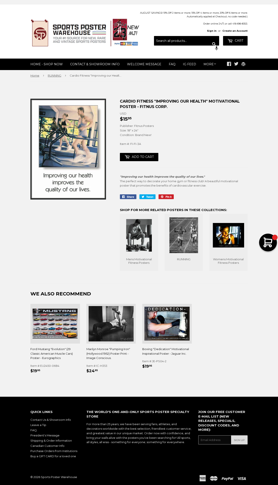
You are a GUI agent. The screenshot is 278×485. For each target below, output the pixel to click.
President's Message (45, 435)
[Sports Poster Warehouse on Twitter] (236, 64)
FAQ (172, 64)
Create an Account (235, 30)
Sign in (212, 30)
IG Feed (189, 64)
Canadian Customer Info (47, 445)
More (209, 64)
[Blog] (243, 64)
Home (34, 75)
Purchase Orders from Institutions (53, 451)
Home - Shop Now (46, 64)
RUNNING (54, 75)
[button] (186, 49)
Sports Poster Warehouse (59, 477)
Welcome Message (144, 64)
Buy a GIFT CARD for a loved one (53, 456)
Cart (238, 41)
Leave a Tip (38, 425)
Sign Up (239, 440)
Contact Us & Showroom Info (50, 419)
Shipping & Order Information (51, 440)
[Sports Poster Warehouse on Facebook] (229, 64)
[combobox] (186, 41)
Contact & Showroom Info (95, 64)
